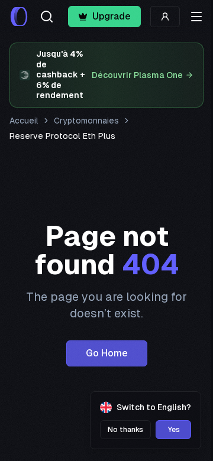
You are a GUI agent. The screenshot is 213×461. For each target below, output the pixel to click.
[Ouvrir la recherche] (47, 16)
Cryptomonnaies (86, 120)
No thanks (125, 430)
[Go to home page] (18, 16)
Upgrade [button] (111, 16)
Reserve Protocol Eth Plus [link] (62, 136)
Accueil (23, 120)
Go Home (107, 353)
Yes (173, 430)
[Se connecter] (165, 16)
